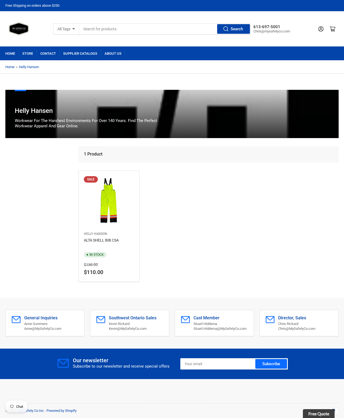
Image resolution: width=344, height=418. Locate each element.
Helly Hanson (95, 234)
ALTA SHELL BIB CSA (101, 240)
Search (237, 29)
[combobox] (165, 29)
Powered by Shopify (61, 411)
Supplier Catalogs (80, 53)
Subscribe (271, 363)
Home (10, 53)
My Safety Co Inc (31, 411)
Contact (48, 53)
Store (27, 53)
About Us (113, 53)
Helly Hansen (29, 67)
